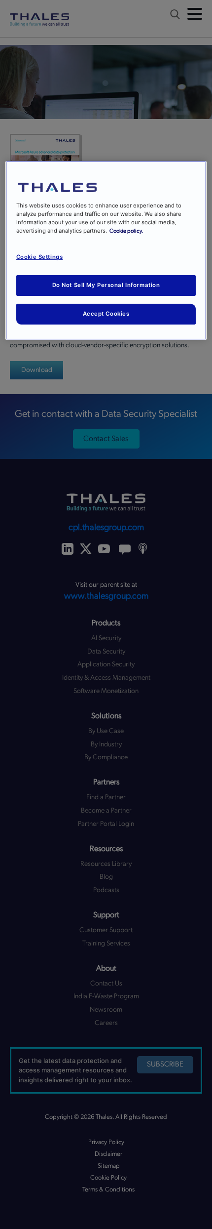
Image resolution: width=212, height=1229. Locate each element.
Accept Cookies (106, 313)
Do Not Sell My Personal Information (106, 285)
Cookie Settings (39, 256)
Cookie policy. (126, 231)
